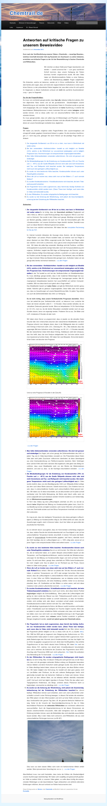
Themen (41, 23)
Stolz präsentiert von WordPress (53, 799)
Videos (66, 23)
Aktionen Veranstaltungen (27, 23)
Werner (40, 789)
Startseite (13, 23)
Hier (67, 652)
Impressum (19, 27)
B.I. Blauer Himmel (32, 27)
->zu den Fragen (61, 260)
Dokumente (50, 23)
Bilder (59, 23)
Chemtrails (49, 789)
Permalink (26, 791)
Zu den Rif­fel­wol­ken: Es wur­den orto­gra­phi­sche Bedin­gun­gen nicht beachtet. (53, 194)
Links (11, 27)
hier (76, 644)
